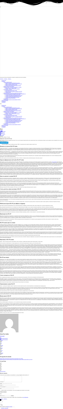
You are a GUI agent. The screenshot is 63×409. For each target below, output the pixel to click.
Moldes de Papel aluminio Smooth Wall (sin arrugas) (13, 85)
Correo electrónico (3, 386)
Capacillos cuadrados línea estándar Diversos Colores (13, 96)
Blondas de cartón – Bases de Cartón (11, 112)
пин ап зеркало (54, 161)
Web (0, 388)
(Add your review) (2, 371)
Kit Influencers (6, 98)
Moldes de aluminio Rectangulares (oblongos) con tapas (14, 83)
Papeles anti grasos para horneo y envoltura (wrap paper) (14, 91)
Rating (1, 383)
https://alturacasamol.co (4, 339)
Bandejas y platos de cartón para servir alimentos (13, 88)
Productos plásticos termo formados (9, 86)
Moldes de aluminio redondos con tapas (11, 84)
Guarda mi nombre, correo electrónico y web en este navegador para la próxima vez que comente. (15, 390)
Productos (3, 81)
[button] (31, 103)
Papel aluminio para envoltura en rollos (11, 90)
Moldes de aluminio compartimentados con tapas (13, 107)
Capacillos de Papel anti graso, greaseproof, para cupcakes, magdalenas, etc (15, 93)
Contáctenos (3, 102)
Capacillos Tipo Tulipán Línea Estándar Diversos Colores (14, 95)
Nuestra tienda (4, 80)
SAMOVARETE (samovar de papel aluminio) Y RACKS (12, 99)
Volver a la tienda (9, 406)
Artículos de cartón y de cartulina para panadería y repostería (12, 87)
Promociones (4, 101)
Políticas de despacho (5, 100)
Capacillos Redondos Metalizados (10, 122)
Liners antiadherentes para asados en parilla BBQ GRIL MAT (13, 117)
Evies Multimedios (25, 397)
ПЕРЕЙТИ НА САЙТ (4, 142)
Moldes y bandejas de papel (8, 82)
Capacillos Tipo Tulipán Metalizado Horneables (12, 97)
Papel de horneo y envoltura (8, 89)
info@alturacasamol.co (4, 338)
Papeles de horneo (8, 92)
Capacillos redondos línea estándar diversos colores (13, 94)
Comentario (2, 381)
